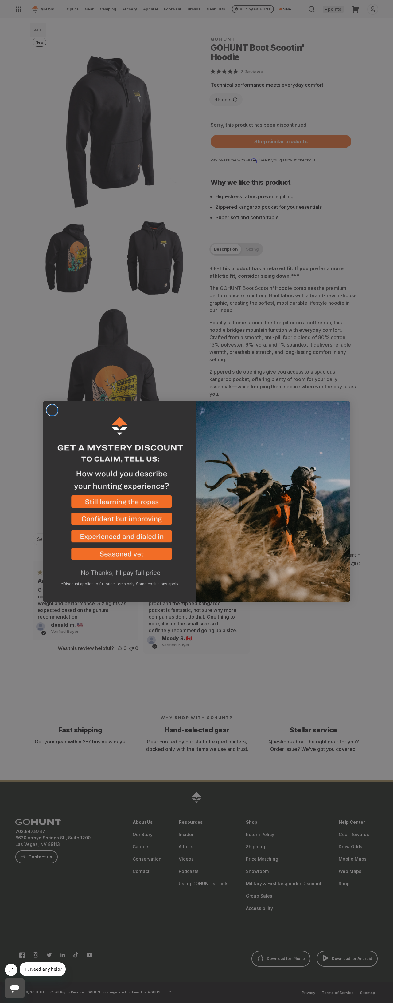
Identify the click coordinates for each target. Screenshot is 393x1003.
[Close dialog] (52, 410)
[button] (119, 504)
